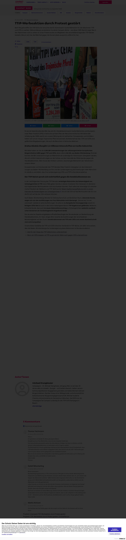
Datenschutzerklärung (10, 532)
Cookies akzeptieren (115, 529)
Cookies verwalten (7, 534)
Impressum (22, 532)
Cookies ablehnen (115, 534)
